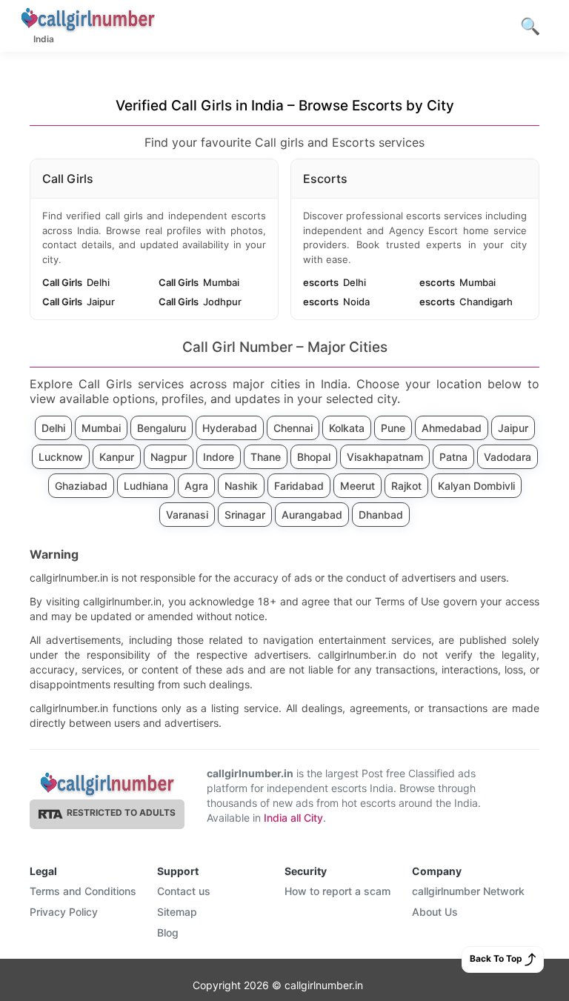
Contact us (183, 891)
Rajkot (406, 485)
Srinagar (244, 514)
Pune (393, 428)
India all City (293, 817)
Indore (218, 456)
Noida (336, 301)
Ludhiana (146, 485)
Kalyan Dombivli (476, 485)
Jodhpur (200, 301)
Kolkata (347, 428)
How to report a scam (337, 891)
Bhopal (313, 456)
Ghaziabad (81, 485)
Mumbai (199, 282)
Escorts (325, 178)
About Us (435, 911)
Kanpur (116, 456)
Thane (265, 456)
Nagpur (168, 456)
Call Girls (67, 178)
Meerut (357, 485)
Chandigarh (466, 301)
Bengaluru (161, 428)
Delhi (76, 282)
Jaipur (78, 301)
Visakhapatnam (385, 456)
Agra (196, 485)
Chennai (293, 428)
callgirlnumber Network (468, 891)
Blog (168, 932)
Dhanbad (381, 514)
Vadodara (507, 456)
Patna (453, 456)
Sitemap (177, 911)
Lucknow (61, 456)
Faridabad (299, 485)
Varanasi (187, 514)
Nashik (241, 485)
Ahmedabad (452, 428)
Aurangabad (312, 514)
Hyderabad (229, 428)
